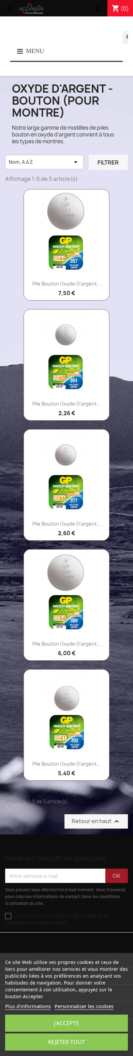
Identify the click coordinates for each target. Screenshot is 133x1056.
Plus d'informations (28, 1006)
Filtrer (108, 162)
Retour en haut (96, 821)
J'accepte (66, 1023)
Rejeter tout (66, 1042)
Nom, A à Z (44, 162)
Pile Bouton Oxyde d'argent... (66, 283)
